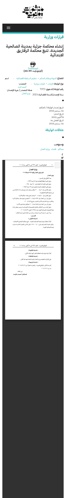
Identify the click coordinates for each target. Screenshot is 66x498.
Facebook (62, 154)
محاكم (61, 149)
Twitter (62, 158)
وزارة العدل (45, 149)
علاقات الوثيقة (54, 130)
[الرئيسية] (33, 12)
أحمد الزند (22, 87)
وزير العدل (26, 93)
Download (33, 69)
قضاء (53, 149)
